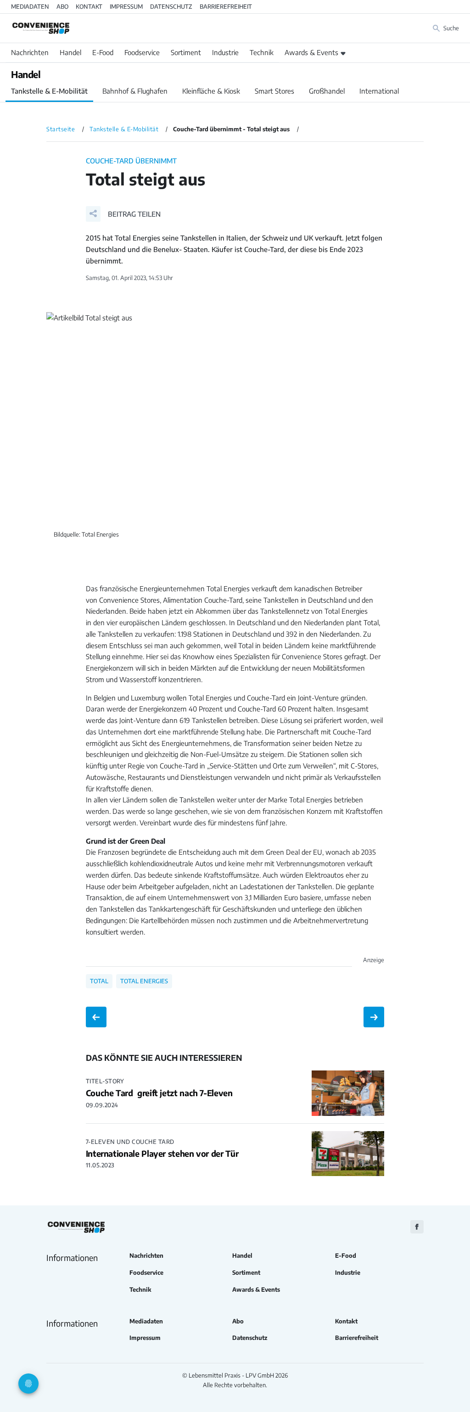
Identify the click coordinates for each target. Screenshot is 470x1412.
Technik (262, 52)
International (379, 91)
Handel (70, 52)
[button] (123, 213)
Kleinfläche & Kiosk (211, 91)
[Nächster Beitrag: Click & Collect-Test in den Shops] (374, 1017)
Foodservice (142, 52)
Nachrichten (30, 52)
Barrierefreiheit (226, 6)
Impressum (126, 6)
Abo (62, 6)
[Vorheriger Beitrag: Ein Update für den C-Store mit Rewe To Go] (96, 1017)
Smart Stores (274, 91)
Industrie (225, 52)
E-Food (102, 52)
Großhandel (327, 91)
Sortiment (186, 52)
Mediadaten (30, 6)
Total (99, 981)
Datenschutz (171, 6)
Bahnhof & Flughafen (135, 91)
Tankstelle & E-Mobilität (49, 91)
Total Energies (144, 981)
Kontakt (89, 6)
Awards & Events (311, 52)
